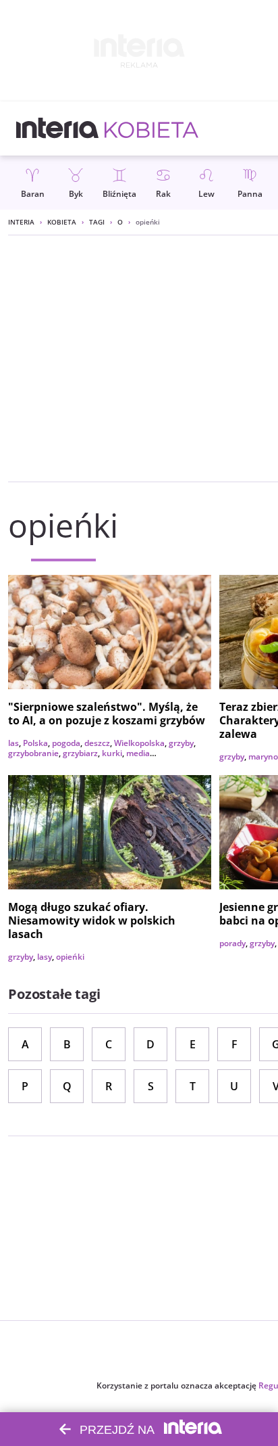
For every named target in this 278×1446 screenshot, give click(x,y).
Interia (21, 222)
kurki (112, 753)
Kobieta (61, 222)
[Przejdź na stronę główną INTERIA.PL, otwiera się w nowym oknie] (57, 128)
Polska (35, 743)
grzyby (181, 743)
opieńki (70, 956)
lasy (44, 956)
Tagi (97, 222)
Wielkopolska (139, 743)
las (13, 743)
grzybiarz (80, 753)
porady (232, 943)
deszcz (97, 743)
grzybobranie (33, 753)
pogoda (66, 743)
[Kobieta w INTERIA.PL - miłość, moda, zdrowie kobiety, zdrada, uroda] (151, 128)
